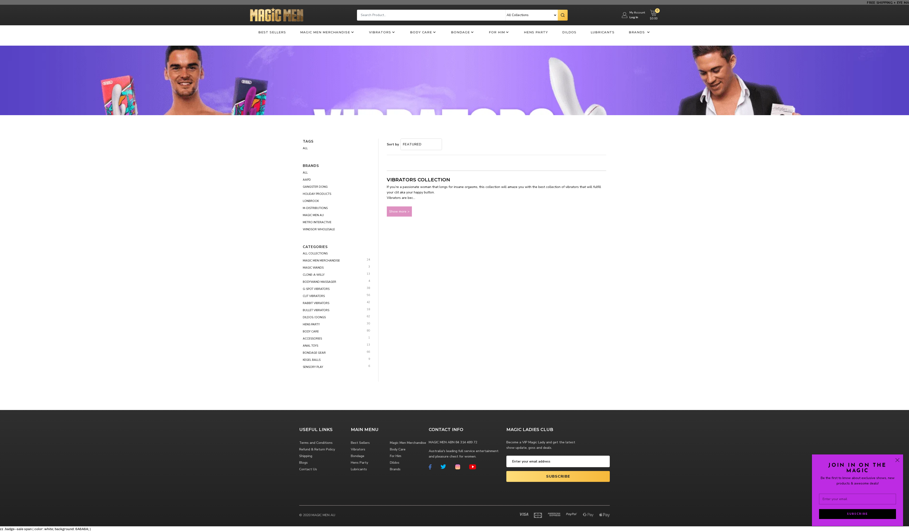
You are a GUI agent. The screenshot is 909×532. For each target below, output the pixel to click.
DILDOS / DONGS (314, 317)
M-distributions (315, 208)
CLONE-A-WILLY (314, 275)
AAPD (307, 180)
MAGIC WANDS (313, 268)
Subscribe (857, 514)
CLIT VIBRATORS (314, 296)
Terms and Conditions (316, 442)
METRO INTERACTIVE (317, 222)
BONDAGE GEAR (314, 353)
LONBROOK (311, 201)
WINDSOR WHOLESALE (319, 229)
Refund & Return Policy (317, 449)
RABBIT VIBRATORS (316, 303)
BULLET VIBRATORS (316, 310)
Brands (637, 32)
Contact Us (308, 469)
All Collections (315, 253)
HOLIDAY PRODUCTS (317, 194)
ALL (305, 172)
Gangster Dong (315, 187)
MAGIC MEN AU (313, 215)
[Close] (897, 460)
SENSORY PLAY (313, 367)
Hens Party (536, 32)
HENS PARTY (311, 324)
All (305, 148)
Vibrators (380, 32)
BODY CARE (311, 331)
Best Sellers (272, 32)
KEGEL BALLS (312, 360)
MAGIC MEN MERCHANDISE (321, 260)
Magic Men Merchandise (325, 32)
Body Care (421, 32)
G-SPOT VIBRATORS (316, 289)
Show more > (399, 211)
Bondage (460, 32)
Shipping (305, 456)
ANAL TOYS (310, 346)
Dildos (569, 32)
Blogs (303, 462)
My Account (637, 12)
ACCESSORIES (312, 338)
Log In (633, 17)
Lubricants (603, 32)
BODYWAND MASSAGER (319, 282)
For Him (497, 32)
